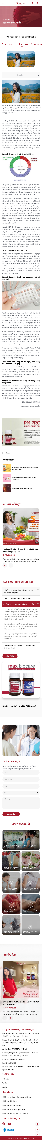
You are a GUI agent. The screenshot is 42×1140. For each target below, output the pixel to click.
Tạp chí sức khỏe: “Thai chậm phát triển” (10, 910)
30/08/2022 (10, 1008)
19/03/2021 (10, 555)
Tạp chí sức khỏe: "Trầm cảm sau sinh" (29, 931)
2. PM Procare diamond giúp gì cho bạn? (17, 598)
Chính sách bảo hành (9, 1101)
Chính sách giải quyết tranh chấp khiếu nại (16, 1097)
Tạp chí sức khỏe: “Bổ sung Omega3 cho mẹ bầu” (11, 867)
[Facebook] (3, 1123)
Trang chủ (6, 20)
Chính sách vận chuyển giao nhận (13, 1109)
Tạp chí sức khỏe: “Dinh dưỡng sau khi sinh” (10, 889)
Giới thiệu (5, 1079)
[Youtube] (9, 1123)
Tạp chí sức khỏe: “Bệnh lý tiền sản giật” (30, 889)
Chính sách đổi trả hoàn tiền (11, 1105)
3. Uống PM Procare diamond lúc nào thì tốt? (19, 604)
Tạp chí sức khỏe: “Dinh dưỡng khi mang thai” (29, 867)
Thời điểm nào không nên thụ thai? (22, 488)
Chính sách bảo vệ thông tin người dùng (15, 1113)
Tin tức (4, 1083)
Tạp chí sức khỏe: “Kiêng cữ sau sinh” (30, 910)
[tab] (21, 591)
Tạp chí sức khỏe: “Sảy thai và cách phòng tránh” (11, 931)
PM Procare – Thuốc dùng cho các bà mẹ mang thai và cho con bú (20, 846)
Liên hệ (4, 1087)
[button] (3, 3)
